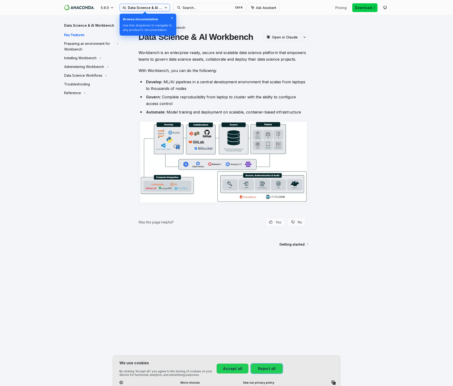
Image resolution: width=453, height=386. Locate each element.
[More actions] (305, 37)
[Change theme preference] (385, 7)
